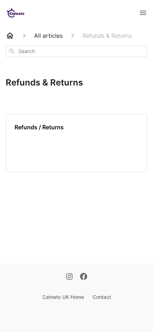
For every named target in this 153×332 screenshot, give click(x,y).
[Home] (10, 35)
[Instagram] (69, 277)
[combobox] (76, 51)
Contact (102, 297)
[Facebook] (83, 277)
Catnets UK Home (63, 297)
